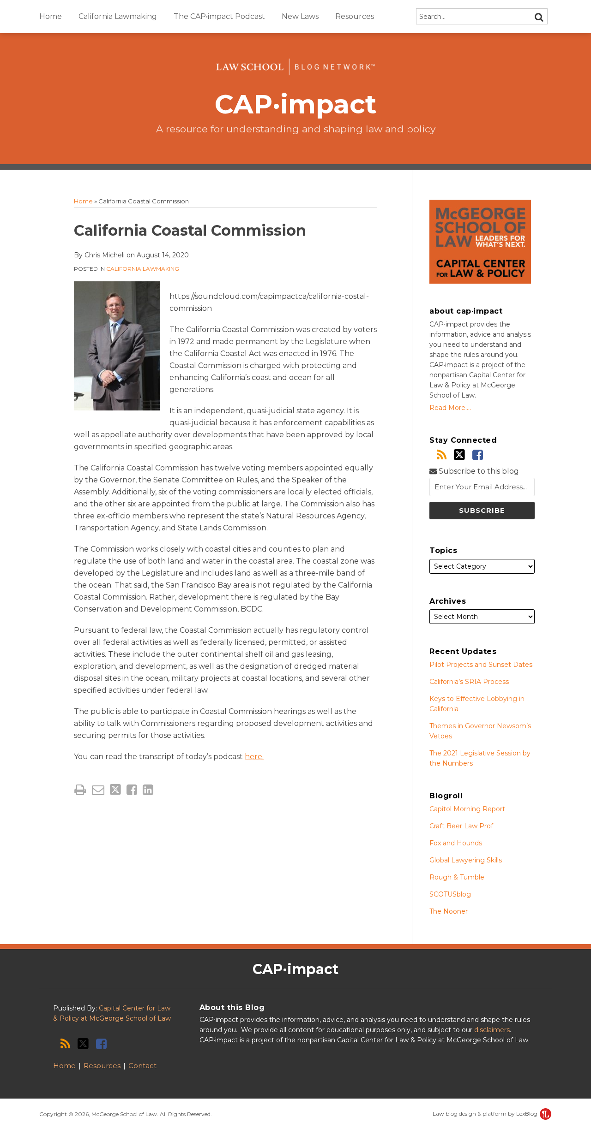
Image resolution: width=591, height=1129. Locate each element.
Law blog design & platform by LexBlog (486, 1113)
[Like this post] (132, 790)
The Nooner (448, 911)
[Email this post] (98, 790)
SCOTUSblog (450, 894)
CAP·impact (296, 104)
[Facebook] (477, 455)
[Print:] (80, 789)
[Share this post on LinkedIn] (148, 790)
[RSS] (441, 455)
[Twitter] (459, 454)
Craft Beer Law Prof (461, 826)
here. (254, 756)
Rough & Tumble (456, 877)
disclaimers (492, 1030)
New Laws (300, 16)
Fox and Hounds (455, 843)
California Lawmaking (117, 16)
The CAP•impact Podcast (219, 16)
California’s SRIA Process (469, 681)
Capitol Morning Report (467, 809)
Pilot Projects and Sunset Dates (480, 664)
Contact (142, 1065)
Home (50, 16)
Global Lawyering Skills (465, 860)
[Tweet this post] (115, 790)
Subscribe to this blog (478, 471)
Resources (354, 16)
